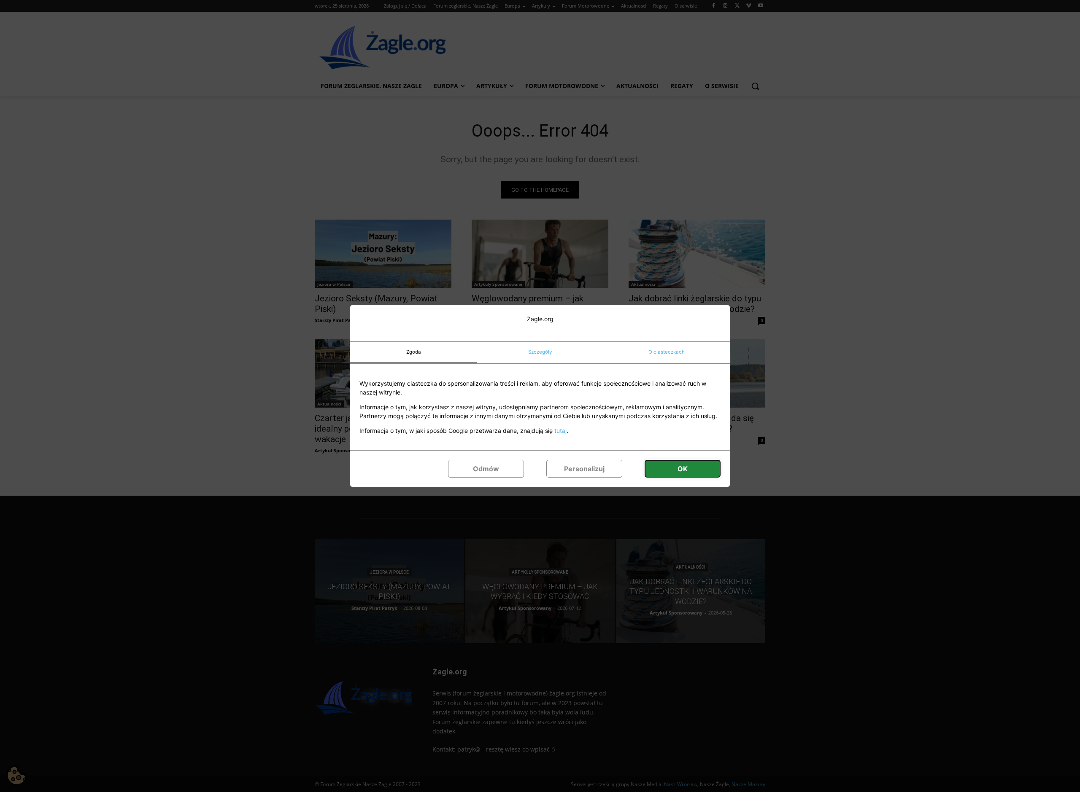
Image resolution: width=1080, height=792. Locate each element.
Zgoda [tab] (413, 352)
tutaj (560, 430)
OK (683, 468)
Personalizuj (584, 468)
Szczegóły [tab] (540, 352)
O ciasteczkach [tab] (666, 352)
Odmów (486, 468)
